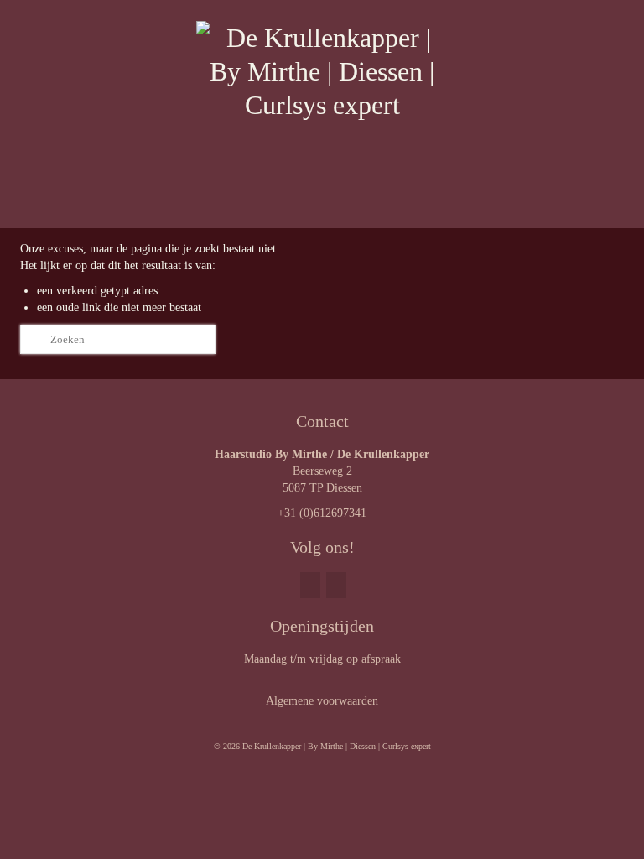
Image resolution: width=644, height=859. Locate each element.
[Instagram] (336, 585)
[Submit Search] (32, 339)
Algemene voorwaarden (322, 701)
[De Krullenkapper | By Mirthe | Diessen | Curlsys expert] (322, 99)
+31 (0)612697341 (322, 513)
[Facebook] (310, 585)
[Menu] (604, 207)
